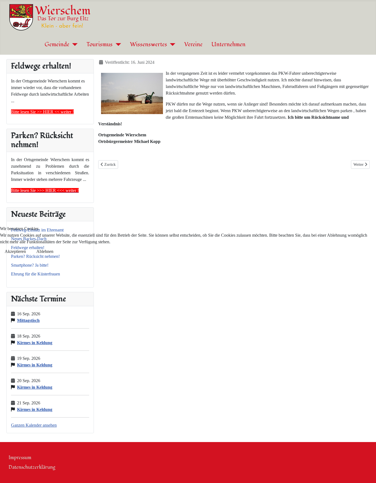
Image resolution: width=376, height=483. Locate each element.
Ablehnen (44, 251)
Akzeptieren (15, 251)
